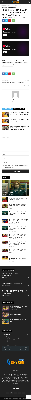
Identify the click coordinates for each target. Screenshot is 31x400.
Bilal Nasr (5, 17)
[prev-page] (3, 133)
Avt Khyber (25, 60)
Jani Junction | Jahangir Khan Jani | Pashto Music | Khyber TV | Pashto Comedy (17, 228)
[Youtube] (23, 393)
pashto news (10, 65)
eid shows (4, 65)
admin (3, 277)
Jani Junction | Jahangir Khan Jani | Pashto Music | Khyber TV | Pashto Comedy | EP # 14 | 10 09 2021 (17, 236)
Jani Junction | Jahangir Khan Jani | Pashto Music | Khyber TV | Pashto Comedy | (17, 206)
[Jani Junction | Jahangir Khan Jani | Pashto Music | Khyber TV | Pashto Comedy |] (5, 206)
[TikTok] (15, 393)
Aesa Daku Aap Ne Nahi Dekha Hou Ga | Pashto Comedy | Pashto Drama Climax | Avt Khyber (19, 127)
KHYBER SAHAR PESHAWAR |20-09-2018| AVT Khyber (8, 83)
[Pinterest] (9, 20)
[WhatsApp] (13, 20)
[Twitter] (6, 20)
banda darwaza (5, 64)
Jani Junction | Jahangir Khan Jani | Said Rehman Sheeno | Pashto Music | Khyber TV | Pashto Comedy (18, 221)
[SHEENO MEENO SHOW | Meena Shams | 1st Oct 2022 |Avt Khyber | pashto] (5, 321)
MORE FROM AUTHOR (19, 108)
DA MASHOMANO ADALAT (22, 64)
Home (2, 5)
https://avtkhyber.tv (15, 101)
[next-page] (5, 133)
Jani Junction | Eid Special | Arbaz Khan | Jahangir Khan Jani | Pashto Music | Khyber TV (18, 258)
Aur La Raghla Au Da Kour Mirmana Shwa (14, 60)
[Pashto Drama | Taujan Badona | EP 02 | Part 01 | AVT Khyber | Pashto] (5, 114)
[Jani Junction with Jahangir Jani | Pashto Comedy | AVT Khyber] (5, 199)
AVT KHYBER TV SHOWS (16, 5)
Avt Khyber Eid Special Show (7, 62)
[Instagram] (11, 393)
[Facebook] (3, 20)
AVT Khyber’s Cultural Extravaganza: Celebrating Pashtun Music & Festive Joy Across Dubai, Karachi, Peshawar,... (15, 291)
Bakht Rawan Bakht (18, 62)
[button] (2, 2)
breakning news (13, 64)
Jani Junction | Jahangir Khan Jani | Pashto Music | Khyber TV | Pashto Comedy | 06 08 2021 (17, 243)
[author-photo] (15, 97)
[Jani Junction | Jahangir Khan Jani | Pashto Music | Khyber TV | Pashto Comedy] (5, 228)
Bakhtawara (26, 62)
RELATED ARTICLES (7, 108)
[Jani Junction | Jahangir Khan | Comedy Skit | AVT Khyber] (15, 188)
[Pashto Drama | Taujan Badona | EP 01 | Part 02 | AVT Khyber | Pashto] (5, 121)
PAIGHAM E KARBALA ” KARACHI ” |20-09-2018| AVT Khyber (23, 84)
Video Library (8, 5)
